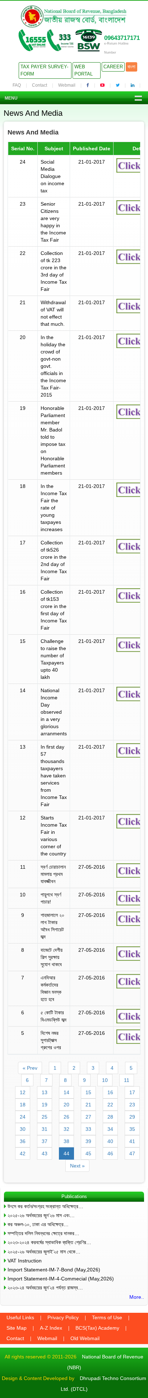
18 (23, 1104)
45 (88, 1153)
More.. (136, 1297)
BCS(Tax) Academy (97, 1328)
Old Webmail (85, 1338)
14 (66, 1092)
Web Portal (83, 70)
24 (23, 1117)
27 (88, 1117)
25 (44, 1117)
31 (44, 1129)
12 (23, 1092)
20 (66, 1104)
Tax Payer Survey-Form (44, 70)
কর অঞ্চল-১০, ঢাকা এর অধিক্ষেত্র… (38, 1224)
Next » (77, 1166)
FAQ (17, 85)
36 (23, 1141)
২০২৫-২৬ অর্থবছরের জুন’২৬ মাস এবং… (41, 1215)
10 (105, 1080)
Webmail (66, 85)
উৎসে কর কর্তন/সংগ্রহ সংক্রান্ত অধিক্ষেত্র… (45, 1206)
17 (132, 1092)
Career (113, 66)
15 (88, 1092)
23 (132, 1104)
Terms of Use (107, 1317)
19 (44, 1104)
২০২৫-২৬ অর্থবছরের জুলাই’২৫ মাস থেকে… (44, 1252)
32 (66, 1129)
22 (110, 1104)
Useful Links (20, 1317)
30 (23, 1129)
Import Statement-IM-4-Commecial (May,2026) (61, 1279)
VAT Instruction (25, 1261)
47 (132, 1153)
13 (44, 1092)
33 (88, 1129)
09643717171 (122, 38)
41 (132, 1141)
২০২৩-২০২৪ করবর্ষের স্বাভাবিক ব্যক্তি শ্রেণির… (49, 1242)
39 (88, 1141)
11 (126, 1080)
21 (88, 1104)
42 (23, 1153)
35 (132, 1129)
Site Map (16, 1328)
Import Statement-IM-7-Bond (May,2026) (54, 1270)
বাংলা (131, 66)
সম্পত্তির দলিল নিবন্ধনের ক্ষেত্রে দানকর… (43, 1233)
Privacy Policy (63, 1317)
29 (132, 1117)
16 (110, 1092)
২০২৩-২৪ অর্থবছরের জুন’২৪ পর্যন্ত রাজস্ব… (45, 1287)
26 (66, 1117)
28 (110, 1117)
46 (110, 1153)
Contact (39, 85)
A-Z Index (51, 1328)
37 (44, 1141)
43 (44, 1153)
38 (66, 1141)
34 (110, 1129)
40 (110, 1141)
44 (66, 1153)
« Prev (30, 1068)
